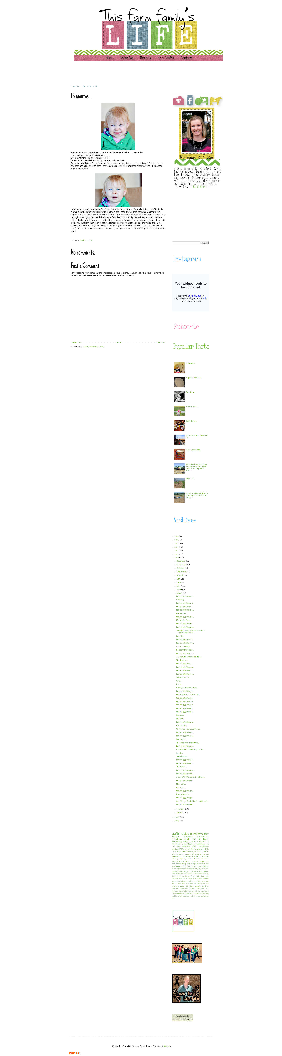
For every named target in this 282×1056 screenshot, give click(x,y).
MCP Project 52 (201, 842)
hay (194, 881)
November (181, 565)
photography (203, 847)
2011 (176, 554)
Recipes (176, 837)
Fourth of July (199, 851)
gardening (198, 854)
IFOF (181, 849)
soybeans (179, 893)
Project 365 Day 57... (185, 791)
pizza (191, 886)
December (181, 561)
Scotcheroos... (182, 756)
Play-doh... (181, 784)
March (180, 593)
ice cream (205, 881)
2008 (177, 821)
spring (185, 893)
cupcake (196, 874)
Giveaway (187, 856)
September (182, 572)
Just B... (179, 753)
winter (183, 866)
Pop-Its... (180, 636)
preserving (184, 888)
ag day (179, 869)
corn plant (179, 874)
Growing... (180, 600)
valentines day (187, 851)
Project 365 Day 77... (185, 653)
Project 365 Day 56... (185, 798)
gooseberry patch (180, 839)
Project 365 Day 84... (185, 607)
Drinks (189, 866)
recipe (185, 833)
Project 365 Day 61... (184, 763)
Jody (206, 834)
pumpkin (192, 888)
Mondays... (181, 788)
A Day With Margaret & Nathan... (190, 777)
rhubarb (175, 891)
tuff (180, 896)
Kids (194, 866)
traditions (175, 896)
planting (175, 849)
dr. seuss (205, 859)
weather (192, 896)
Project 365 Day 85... (185, 603)
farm (200, 834)
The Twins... (181, 767)
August (180, 575)
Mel (195, 834)
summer (196, 893)
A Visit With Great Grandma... (189, 657)
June (179, 582)
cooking (206, 871)
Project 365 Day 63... (185, 746)
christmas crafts (189, 847)
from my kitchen (185, 879)
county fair (188, 874)
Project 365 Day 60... (185, 770)
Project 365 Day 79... (185, 640)
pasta (182, 886)
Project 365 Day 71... (184, 698)
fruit (194, 879)
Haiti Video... (181, 726)
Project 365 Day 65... (185, 732)
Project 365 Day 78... (185, 643)
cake (181, 871)
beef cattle (196, 844)
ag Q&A (187, 844)
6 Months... (191, 363)
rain (207, 888)
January (180, 813)
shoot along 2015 (183, 864)
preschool (175, 888)
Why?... (179, 681)
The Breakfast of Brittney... (188, 743)
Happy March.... (183, 794)
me (195, 884)
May (179, 586)
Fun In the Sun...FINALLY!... (188, 695)
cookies (190, 859)
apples (191, 869)
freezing (175, 879)
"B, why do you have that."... (188, 729)
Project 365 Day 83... (185, 610)
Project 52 (188, 842)
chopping (182, 859)
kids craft (195, 861)
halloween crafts (186, 881)
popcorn (197, 886)
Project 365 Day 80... (185, 627)
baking (181, 854)
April (179, 590)
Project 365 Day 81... (184, 624)
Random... (190, 392)
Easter (203, 844)
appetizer (185, 869)
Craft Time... (191, 421)
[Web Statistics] (75, 1054)
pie (187, 886)
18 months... (181, 739)
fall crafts (196, 876)
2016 (176, 536)
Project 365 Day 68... (185, 708)
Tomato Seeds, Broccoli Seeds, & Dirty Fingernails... (190, 632)
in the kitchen (184, 861)
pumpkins (200, 888)
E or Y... (179, 684)
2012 (176, 551)
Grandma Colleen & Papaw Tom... (190, 750)
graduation (176, 881)
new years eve (203, 884)
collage (199, 871)
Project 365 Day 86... (185, 596)
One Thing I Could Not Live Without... (192, 801)
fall (193, 854)
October (180, 568)
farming (175, 861)
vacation (186, 896)
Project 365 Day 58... (185, 781)
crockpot (186, 849)
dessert (202, 874)
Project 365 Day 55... (184, 805)
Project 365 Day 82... (185, 617)
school (191, 891)
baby (196, 869)
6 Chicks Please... (183, 647)
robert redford (184, 891)
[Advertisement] (126, 72)
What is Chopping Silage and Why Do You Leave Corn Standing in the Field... (196, 467)
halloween (201, 849)
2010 (176, 558)
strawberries (176, 856)
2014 (176, 544)
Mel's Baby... (181, 613)
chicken (186, 871)
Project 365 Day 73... (185, 674)
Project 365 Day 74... (185, 671)
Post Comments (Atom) (93, 347)
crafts (175, 833)
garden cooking (203, 879)
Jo (182, 844)
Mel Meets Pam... (183, 620)
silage (193, 864)
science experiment (202, 891)
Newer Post (77, 342)
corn (173, 874)
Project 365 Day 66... (185, 722)
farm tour (205, 876)
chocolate (193, 871)
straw (190, 893)
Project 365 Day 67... (185, 712)
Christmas (176, 844)
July (178, 579)
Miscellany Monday (200, 856)
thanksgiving (204, 893)
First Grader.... (192, 407)
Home (118, 342)
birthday (175, 859)
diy (199, 859)
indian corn (176, 884)
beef (178, 847)
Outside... (180, 715)
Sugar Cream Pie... (194, 378)
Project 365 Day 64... (185, 736)
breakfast (175, 871)
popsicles (205, 886)
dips (207, 874)
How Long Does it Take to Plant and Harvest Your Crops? (197, 495)
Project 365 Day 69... (185, 705)
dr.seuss (175, 876)
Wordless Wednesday (196, 837)
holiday (198, 881)
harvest (206, 854)
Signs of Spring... (183, 677)
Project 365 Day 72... (185, 691)
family (193, 849)
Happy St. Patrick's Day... (187, 688)
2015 (176, 540)
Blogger (167, 1046)
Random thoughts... (185, 650)
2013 (176, 547)
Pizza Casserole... (193, 450)
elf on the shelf (185, 876)
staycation (176, 866)
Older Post (160, 342)
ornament (175, 886)
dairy (196, 859)
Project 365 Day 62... (185, 760)
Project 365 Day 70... (185, 702)
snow (174, 893)
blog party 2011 (203, 869)
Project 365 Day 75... (185, 667)
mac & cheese (187, 884)
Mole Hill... (190, 479)
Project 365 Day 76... (185, 664)
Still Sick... (180, 719)
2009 (177, 817)
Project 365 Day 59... (185, 774)
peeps (179, 851)
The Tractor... (182, 660)
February (181, 809)
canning (188, 854)
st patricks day (203, 864)
